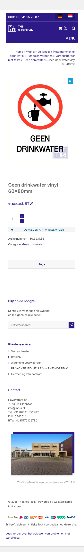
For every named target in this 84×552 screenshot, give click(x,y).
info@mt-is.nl (16, 408)
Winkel (30, 51)
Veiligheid (44, 51)
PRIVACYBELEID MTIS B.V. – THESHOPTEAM (39, 368)
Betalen (16, 357)
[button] (70, 81)
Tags (42, 264)
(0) (65, 28)
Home (19, 51)
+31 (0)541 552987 (26, 412)
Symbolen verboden (40, 55)
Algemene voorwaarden (26, 362)
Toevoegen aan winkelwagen (43, 229)
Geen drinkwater (34, 60)
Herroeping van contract (26, 374)
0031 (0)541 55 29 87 (23, 17)
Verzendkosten (20, 351)
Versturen (71, 325)
